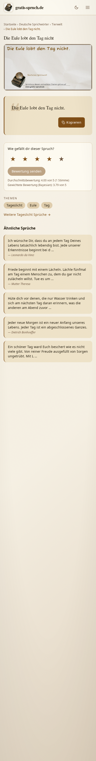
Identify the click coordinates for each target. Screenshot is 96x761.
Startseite (10, 24)
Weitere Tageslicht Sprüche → (27, 214)
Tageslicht (14, 205)
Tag (47, 205)
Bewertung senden (26, 171)
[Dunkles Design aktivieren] (76, 7)
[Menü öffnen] (87, 7)
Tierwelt (57, 24)
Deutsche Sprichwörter (34, 24)
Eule (33, 205)
